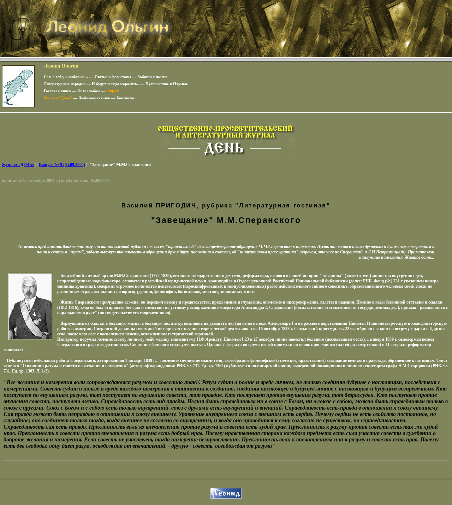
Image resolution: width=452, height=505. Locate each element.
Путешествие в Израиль (166, 84)
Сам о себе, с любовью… (66, 77)
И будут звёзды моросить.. (115, 84)
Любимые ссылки (94, 98)
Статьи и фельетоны (113, 77)
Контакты (125, 98)
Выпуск (62, 164)
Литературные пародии (64, 84)
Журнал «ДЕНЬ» (18, 164)
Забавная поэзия (152, 77)
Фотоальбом (88, 91)
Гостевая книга (57, 91)
